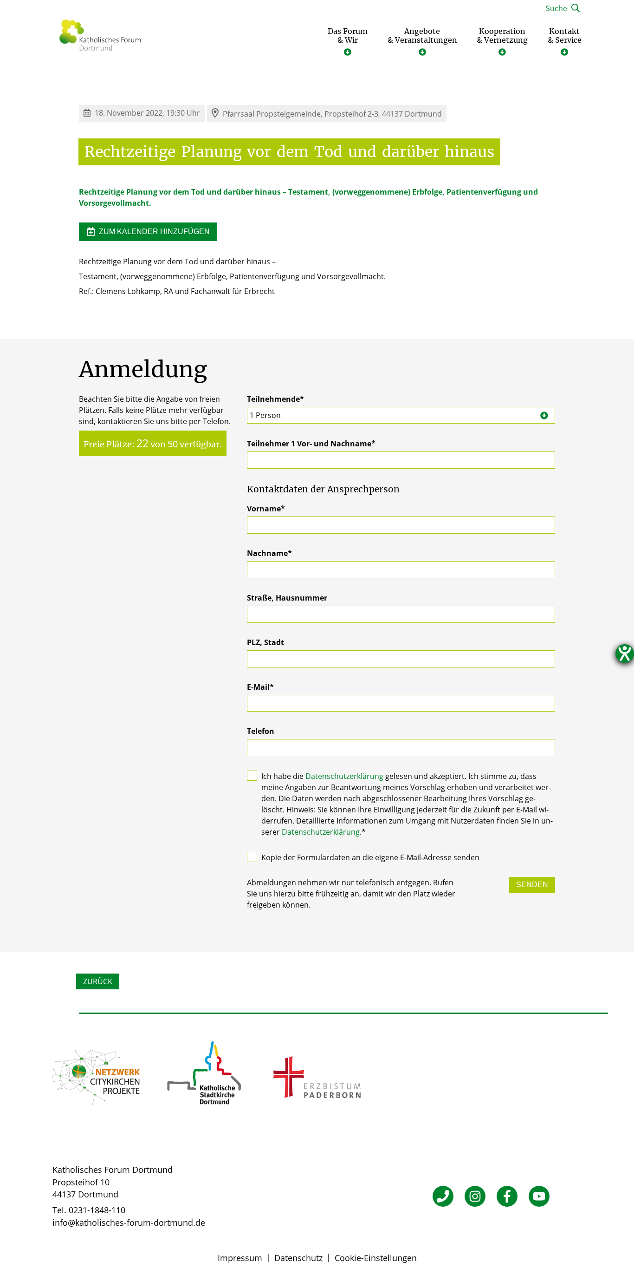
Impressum (240, 1257)
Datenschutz (298, 1257)
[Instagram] (475, 1196)
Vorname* (266, 508)
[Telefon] (443, 1196)
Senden (532, 885)
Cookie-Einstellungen (376, 1257)
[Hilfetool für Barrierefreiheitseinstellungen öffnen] (624, 653)
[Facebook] (507, 1196)
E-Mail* (260, 687)
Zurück (97, 981)
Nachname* (269, 553)
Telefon (260, 731)
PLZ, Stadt (265, 642)
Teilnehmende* (275, 407)
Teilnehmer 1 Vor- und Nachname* (311, 443)
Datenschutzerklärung (344, 776)
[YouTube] (539, 1196)
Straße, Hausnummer (287, 598)
